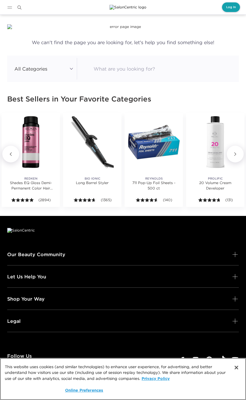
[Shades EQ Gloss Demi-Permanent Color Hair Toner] (31, 142)
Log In (231, 7)
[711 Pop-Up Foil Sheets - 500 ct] (154, 142)
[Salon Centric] (128, 7)
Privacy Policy (156, 378)
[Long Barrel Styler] (92, 142)
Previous (10, 154)
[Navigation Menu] (10, 7)
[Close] (236, 367)
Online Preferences (84, 390)
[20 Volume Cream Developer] (215, 142)
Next (235, 154)
